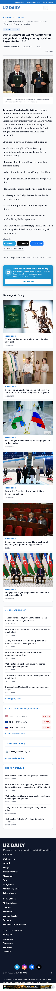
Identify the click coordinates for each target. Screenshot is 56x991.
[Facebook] (31, 967)
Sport (5, 880)
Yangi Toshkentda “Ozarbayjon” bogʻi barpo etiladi (25, 808)
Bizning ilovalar (10, 916)
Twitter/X (24, 243)
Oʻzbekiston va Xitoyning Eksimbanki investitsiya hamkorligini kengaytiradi (27, 797)
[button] (45, 8)
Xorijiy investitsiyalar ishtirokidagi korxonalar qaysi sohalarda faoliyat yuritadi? (25, 642)
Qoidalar (7, 907)
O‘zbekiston (19, 17)
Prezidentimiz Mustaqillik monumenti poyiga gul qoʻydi (27, 688)
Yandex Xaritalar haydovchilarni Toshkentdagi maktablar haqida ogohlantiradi (26, 619)
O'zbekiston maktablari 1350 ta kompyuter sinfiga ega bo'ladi (28, 630)
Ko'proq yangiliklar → (14, 699)
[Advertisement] (28, 987)
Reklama (7, 920)
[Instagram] (24, 967)
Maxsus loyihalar (33, 2)
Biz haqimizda (10, 903)
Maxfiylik (7, 911)
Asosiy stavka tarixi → (14, 758)
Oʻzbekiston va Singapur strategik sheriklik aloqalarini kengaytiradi (25, 653)
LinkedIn (7, 951)
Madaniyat (8, 876)
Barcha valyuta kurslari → (16, 734)
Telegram (10, 243)
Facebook (38, 243)
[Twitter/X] (39, 967)
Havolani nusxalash (15, 248)
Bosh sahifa (7, 17)
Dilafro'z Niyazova (11, 47)
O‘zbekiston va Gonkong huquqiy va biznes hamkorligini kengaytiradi (25, 665)
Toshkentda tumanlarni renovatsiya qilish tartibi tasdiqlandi (27, 676)
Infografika (19, 2)
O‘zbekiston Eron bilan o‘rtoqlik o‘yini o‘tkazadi (26, 776)
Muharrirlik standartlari (14, 924)
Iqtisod (6, 863)
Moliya (6, 867)
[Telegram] (17, 967)
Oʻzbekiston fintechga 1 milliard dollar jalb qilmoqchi (24, 820)
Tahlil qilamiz (48, 2)
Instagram (8, 939)
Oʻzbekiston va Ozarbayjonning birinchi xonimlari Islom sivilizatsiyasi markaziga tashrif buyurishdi (27, 785)
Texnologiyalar (10, 872)
